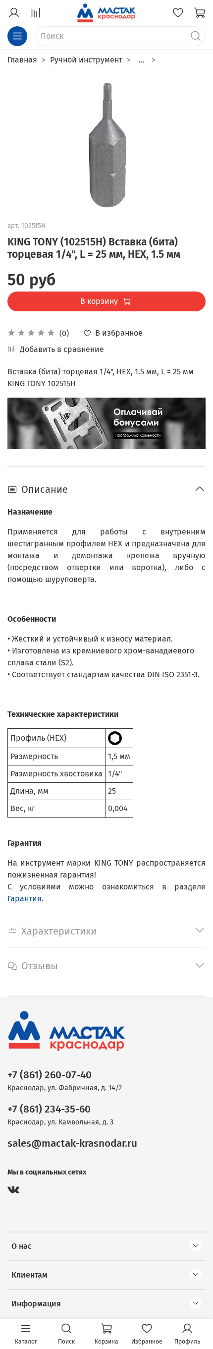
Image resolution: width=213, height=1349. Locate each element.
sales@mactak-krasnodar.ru (72, 1143)
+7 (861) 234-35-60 (49, 1109)
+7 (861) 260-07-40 (49, 1075)
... (141, 60)
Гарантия (24, 898)
